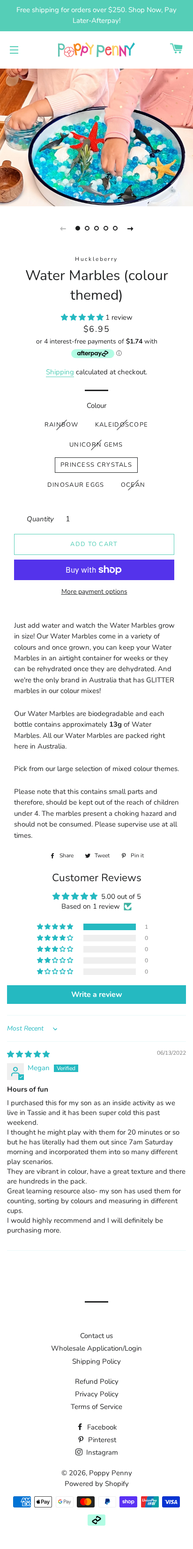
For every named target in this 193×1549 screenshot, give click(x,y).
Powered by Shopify (97, 1483)
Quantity (40, 519)
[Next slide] (130, 228)
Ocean (133, 485)
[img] (28, 1054)
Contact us (96, 1335)
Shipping (60, 372)
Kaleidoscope (121, 425)
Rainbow (62, 425)
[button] (83, 317)
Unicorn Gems (96, 445)
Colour (96, 405)
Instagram (101, 1452)
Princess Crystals (96, 465)
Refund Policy (97, 1381)
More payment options (94, 591)
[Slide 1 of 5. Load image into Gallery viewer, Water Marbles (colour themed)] (77, 228)
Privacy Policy (97, 1394)
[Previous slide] (62, 228)
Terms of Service (96, 1406)
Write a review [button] (96, 994)
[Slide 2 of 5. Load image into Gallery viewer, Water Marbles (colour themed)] (87, 228)
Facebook (101, 1427)
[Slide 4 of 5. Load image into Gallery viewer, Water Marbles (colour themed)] (106, 228)
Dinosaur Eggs (75, 485)
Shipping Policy (96, 1361)
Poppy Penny (110, 1473)
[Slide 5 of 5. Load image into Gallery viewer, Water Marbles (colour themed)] (115, 228)
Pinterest (101, 1439)
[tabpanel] (96, 136)
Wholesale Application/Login (96, 1348)
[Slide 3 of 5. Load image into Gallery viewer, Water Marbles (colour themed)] (96, 228)
